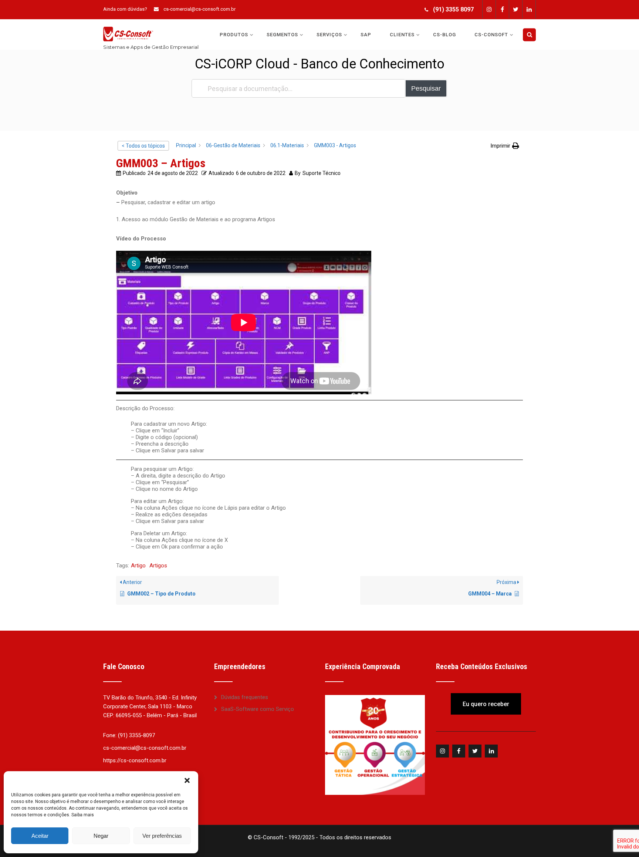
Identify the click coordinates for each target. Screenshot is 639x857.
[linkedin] (529, 9)
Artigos (158, 565)
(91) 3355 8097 (453, 9)
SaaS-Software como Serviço (257, 709)
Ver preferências (162, 836)
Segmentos (282, 34)
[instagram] (489, 9)
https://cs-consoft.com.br (134, 760)
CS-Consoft (491, 34)
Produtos (234, 34)
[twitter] (515, 9)
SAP (366, 34)
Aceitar (39, 836)
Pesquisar (426, 88)
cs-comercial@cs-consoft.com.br (199, 9)
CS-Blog (444, 34)
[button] (187, 780)
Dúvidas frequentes (244, 697)
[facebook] (502, 9)
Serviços (329, 34)
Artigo (138, 565)
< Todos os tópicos (143, 146)
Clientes (402, 34)
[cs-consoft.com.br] (128, 22)
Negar (101, 836)
